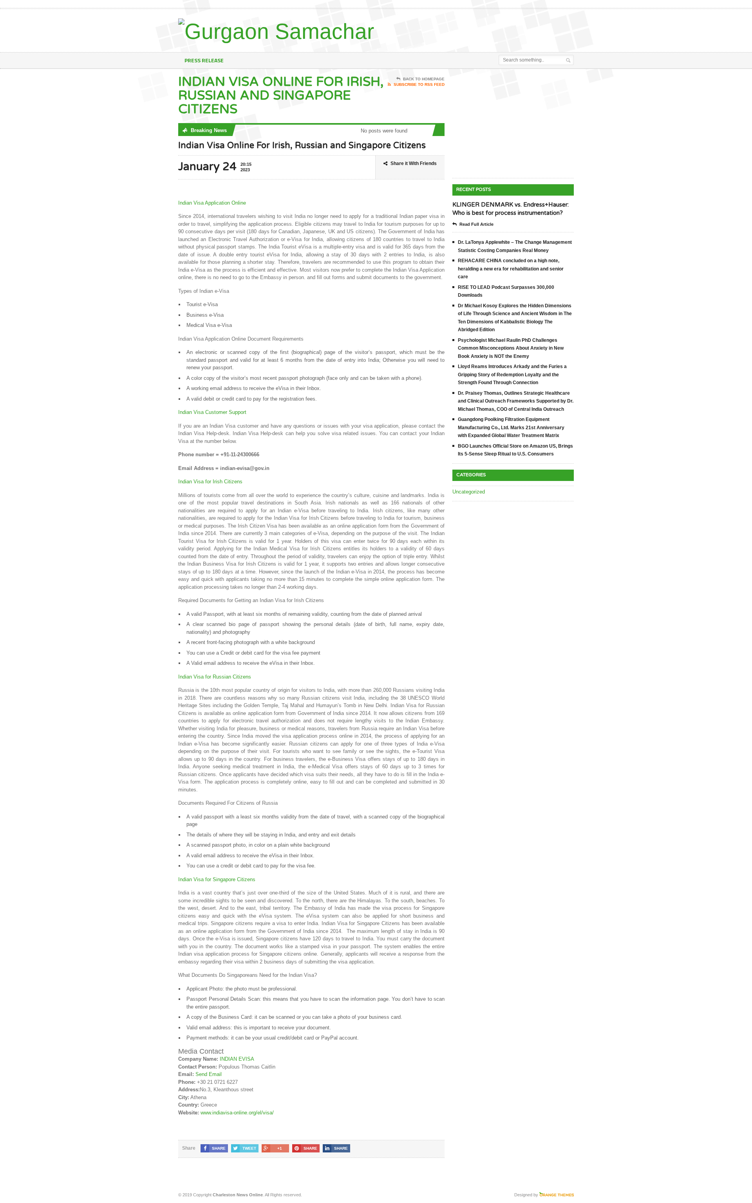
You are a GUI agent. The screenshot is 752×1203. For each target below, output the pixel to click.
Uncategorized (468, 492)
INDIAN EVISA (237, 1059)
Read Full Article (476, 224)
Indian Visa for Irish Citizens (210, 481)
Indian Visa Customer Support (212, 412)
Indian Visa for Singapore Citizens (216, 879)
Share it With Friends (413, 163)
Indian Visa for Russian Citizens (214, 677)
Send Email (208, 1074)
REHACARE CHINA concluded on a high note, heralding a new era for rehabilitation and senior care (511, 268)
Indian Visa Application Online (212, 203)
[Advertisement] (482, 28)
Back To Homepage (424, 79)
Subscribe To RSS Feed (419, 84)
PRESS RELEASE (204, 60)
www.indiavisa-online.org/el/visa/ (237, 1113)
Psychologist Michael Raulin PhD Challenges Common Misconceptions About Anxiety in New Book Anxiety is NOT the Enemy (511, 348)
